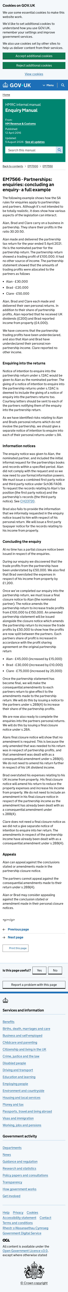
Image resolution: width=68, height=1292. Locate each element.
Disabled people (14, 1063)
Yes (41, 970)
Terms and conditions (18, 1223)
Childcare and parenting (20, 1042)
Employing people (15, 1084)
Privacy (18, 1212)
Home (6, 94)
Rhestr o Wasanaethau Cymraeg (25, 1228)
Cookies (32, 1212)
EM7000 (33, 166)
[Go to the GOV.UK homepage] (17, 85)
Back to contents (13, 166)
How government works (19, 1189)
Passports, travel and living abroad (27, 1111)
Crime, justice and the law (21, 1056)
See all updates (35, 142)
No (57, 970)
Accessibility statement (19, 1218)
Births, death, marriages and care (26, 1029)
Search (59, 149)
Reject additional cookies (34, 65)
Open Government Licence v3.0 (25, 1251)
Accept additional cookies (34, 56)
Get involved (11, 1196)
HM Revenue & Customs (20, 123)
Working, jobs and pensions (22, 1125)
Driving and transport (18, 1070)
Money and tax (13, 1104)
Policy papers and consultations (25, 1175)
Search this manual (21, 150)
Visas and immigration (18, 1118)
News (7, 1155)
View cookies (34, 74)
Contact (45, 1218)
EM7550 (48, 166)
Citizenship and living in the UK (24, 1049)
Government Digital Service (22, 1233)
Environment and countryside (23, 1091)
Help (6, 1212)
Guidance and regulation (20, 1161)
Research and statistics (19, 1168)
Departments (12, 1148)
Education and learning (19, 1077)
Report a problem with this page (34, 985)
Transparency (12, 1182)
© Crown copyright (34, 1283)
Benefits (8, 1022)
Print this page (18, 948)
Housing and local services (21, 1098)
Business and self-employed (22, 1035)
